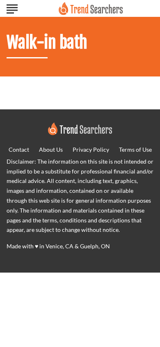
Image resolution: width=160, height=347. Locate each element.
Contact (19, 149)
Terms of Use (135, 149)
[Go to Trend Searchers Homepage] (91, 8)
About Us (51, 149)
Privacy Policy (91, 149)
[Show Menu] (12, 8)
